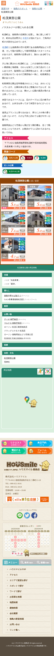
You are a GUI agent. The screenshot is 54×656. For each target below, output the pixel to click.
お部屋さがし (16, 443)
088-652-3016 (16, 451)
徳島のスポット (21, 9)
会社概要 (14, 613)
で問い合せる (42, 451)
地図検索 (14, 602)
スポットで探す (17, 586)
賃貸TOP (5, 9)
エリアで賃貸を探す (19, 580)
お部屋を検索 (16, 597)
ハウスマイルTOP (18, 569)
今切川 (25, 38)
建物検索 (14, 608)
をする (41, 443)
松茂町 (5, 47)
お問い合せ (15, 624)
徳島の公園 (37, 9)
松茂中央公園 (14, 171)
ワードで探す (16, 591)
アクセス (14, 575)
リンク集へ (15, 630)
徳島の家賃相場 (17, 619)
